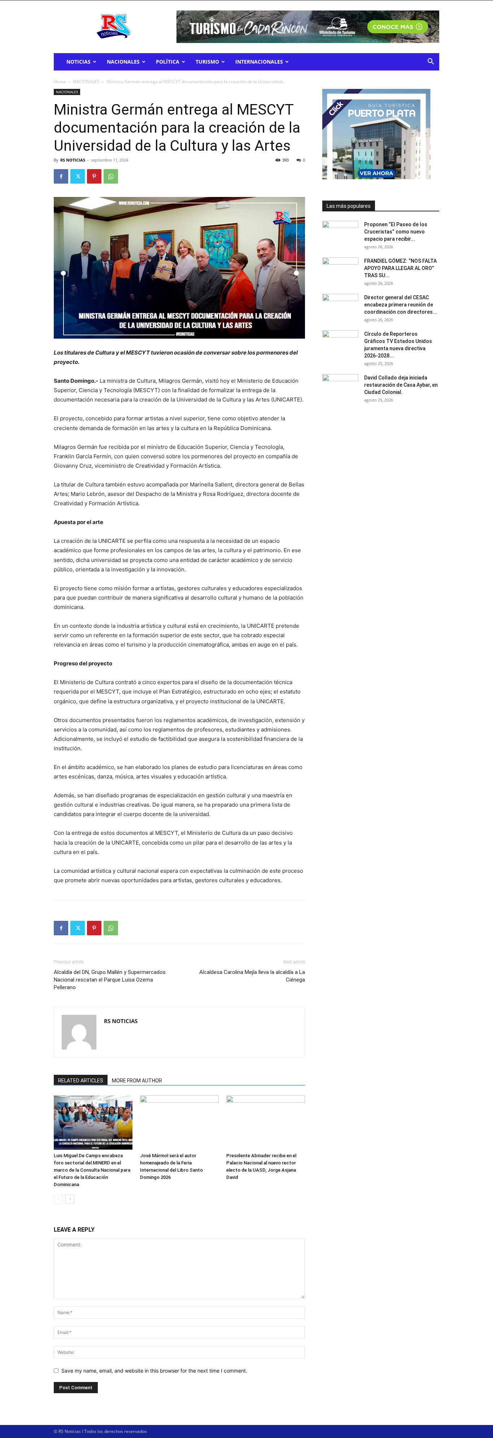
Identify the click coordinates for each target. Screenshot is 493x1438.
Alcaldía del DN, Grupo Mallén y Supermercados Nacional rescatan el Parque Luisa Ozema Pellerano (110, 980)
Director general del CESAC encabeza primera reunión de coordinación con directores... (400, 305)
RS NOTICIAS (72, 160)
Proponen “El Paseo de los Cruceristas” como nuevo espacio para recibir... (395, 232)
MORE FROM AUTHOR (137, 1080)
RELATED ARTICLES (80, 1080)
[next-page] (69, 1198)
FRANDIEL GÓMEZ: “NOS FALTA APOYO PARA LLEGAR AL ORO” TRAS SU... (400, 268)
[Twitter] (77, 176)
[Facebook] (61, 176)
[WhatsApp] (111, 176)
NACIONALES (123, 61)
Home (60, 81)
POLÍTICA (167, 61)
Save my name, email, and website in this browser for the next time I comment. (154, 1371)
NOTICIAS (78, 61)
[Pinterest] (94, 176)
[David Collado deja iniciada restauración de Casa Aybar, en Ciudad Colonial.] (340, 386)
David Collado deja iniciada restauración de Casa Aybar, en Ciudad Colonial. (401, 385)
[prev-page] (58, 1198)
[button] (430, 62)
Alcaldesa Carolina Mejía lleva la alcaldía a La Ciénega (252, 976)
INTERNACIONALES (259, 61)
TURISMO (207, 61)
